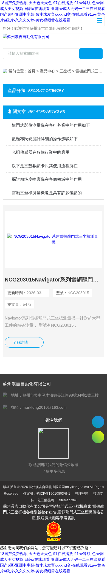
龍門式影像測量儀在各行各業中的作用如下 (51, 125)
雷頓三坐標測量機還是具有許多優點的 (47, 192)
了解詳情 (20, 342)
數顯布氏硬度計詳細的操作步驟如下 (45, 138)
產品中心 (47, 71)
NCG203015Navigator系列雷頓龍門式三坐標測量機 (53, 280)
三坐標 (65, 71)
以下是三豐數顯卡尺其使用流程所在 (45, 165)
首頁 (31, 71)
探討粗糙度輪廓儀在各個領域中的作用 (47, 179)
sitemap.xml (68, 500)
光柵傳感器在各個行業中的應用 (40, 152)
